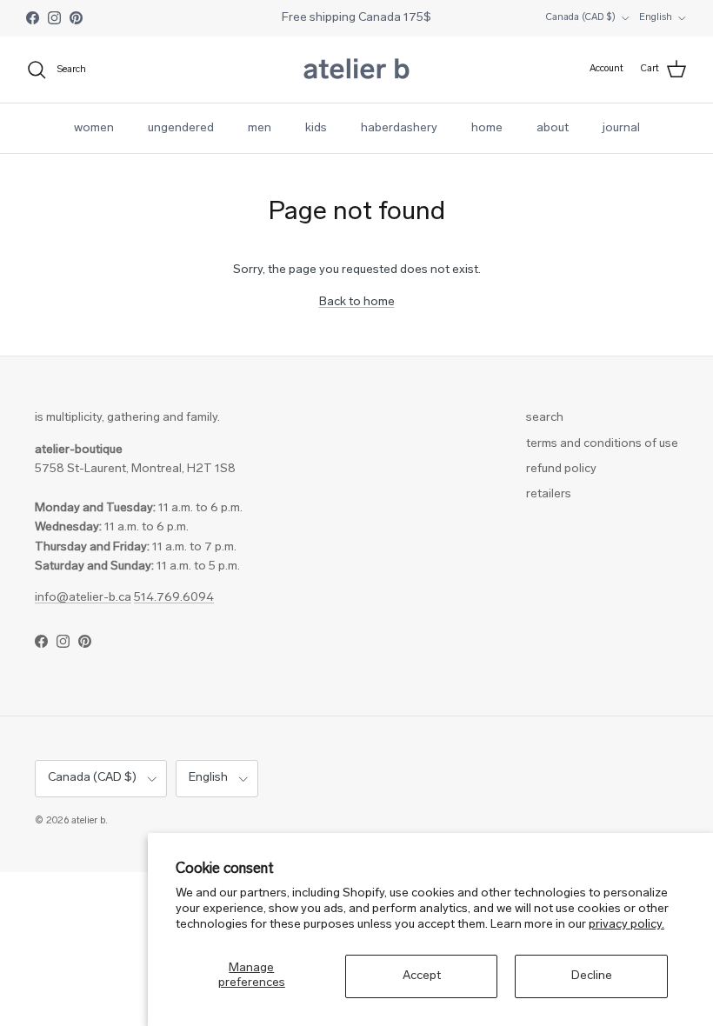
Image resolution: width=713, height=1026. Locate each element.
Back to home (357, 302)
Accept (422, 976)
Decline (591, 976)
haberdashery (399, 128)
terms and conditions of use (602, 443)
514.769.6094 (174, 597)
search (544, 417)
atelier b (88, 821)
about (552, 128)
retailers (548, 494)
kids (316, 128)
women (94, 128)
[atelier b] (356, 69)
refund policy (561, 469)
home (487, 128)
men (259, 128)
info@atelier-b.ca (83, 597)
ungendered (181, 128)
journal (621, 128)
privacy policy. (626, 924)
